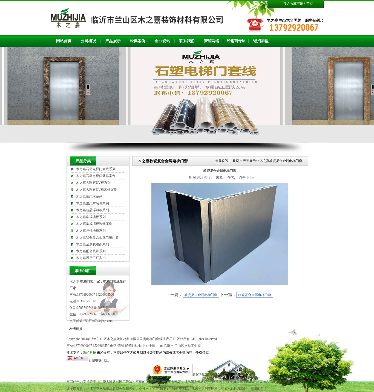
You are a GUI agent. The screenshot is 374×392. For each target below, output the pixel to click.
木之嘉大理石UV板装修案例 (96, 189)
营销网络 (211, 41)
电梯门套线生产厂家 (161, 339)
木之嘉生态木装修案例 (92, 203)
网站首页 (63, 41)
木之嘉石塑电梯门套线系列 (96, 169)
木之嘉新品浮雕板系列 (92, 210)
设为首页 (306, 3)
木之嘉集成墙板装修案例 (94, 224)
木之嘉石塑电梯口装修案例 (96, 176)
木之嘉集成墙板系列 (91, 217)
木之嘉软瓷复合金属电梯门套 (97, 237)
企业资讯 (162, 41)
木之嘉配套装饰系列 (91, 251)
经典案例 (137, 41)
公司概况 (88, 41)
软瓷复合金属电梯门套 (201, 295)
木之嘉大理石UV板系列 (93, 183)
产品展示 (113, 41)
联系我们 (187, 41)
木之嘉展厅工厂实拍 (91, 258)
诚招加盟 (261, 41)
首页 (235, 161)
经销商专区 (236, 41)
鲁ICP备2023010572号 (208, 375)
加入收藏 (290, 3)
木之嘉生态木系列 (89, 196)
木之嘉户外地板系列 (91, 231)
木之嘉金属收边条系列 (92, 244)
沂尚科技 (89, 353)
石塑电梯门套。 (99, 360)
